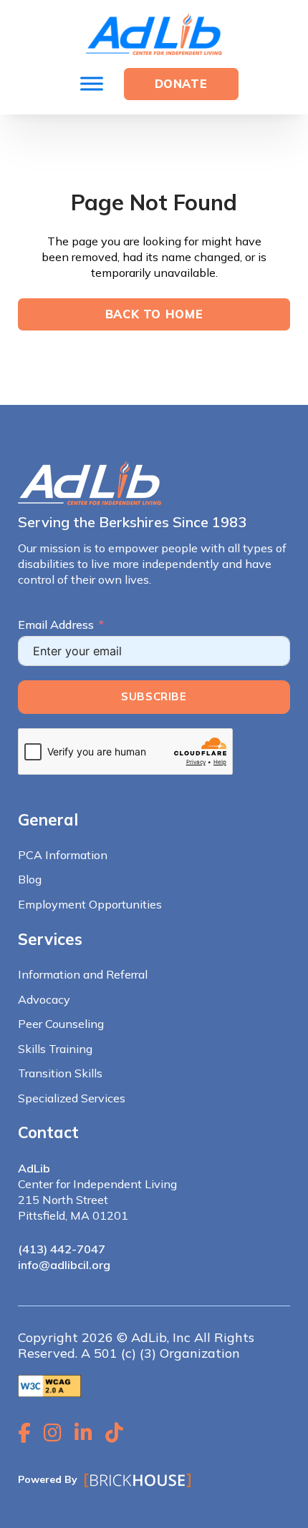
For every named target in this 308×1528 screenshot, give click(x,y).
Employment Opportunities (90, 904)
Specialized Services (71, 1098)
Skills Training (55, 1049)
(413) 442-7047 (61, 1249)
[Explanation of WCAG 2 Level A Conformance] (49, 1384)
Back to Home (154, 314)
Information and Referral (83, 974)
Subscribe (153, 696)
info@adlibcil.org (64, 1265)
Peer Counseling (61, 1024)
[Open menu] (91, 83)
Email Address (56, 624)
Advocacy (44, 999)
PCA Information (62, 855)
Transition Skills (60, 1073)
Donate (181, 84)
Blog (30, 879)
